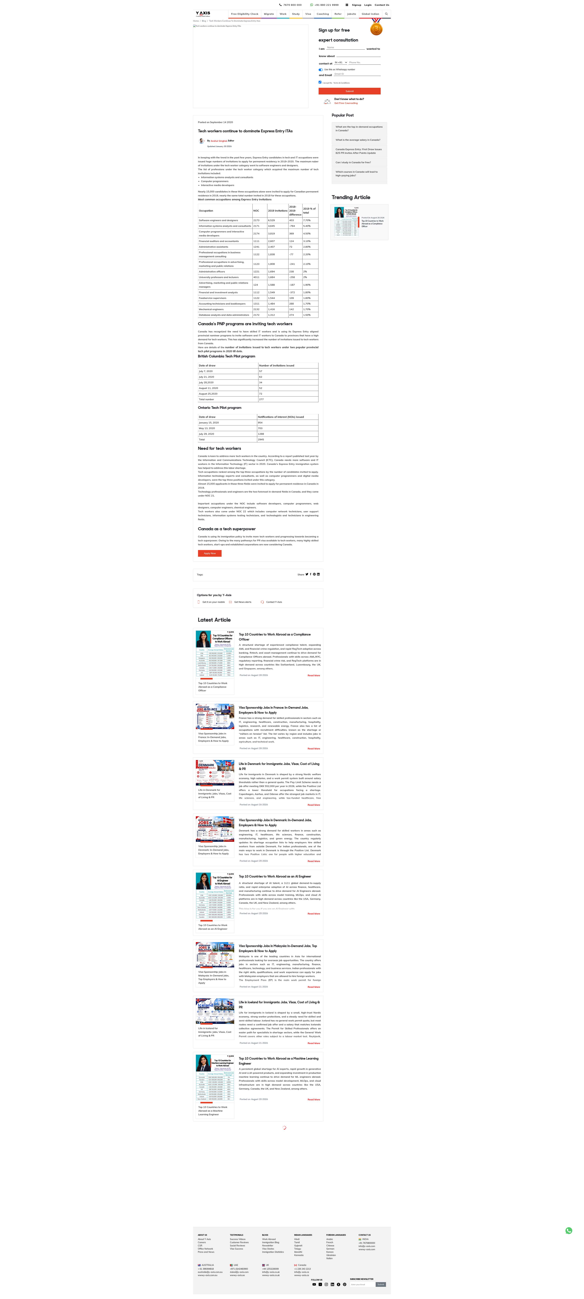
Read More (314, 675)
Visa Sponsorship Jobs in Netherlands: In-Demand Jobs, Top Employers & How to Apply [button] (277, 1134)
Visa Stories (268, 1272)
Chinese (330, 1269)
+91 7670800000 (367, 1266)
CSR (200, 1269)
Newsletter (267, 1269)
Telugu (297, 1272)
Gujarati (298, 1269)
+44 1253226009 (270, 1292)
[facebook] (310, 574)
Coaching (323, 13)
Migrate (269, 13)
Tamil (297, 1266)
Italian (329, 1282)
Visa (308, 13)
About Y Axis (204, 1262)
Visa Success (236, 1272)
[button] (210, 602)
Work (283, 13)
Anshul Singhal (219, 140)
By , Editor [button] (220, 140)
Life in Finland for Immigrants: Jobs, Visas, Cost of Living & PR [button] (279, 1191)
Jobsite (351, 13)
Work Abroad (269, 1262)
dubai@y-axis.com (239, 1295)
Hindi (296, 1262)
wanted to (373, 48)
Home (196, 21)
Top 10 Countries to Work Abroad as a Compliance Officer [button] (275, 637)
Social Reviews (237, 1269)
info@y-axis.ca (301, 1295)
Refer (338, 13)
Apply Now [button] (210, 553)
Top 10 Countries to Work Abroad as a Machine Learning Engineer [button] (278, 1061)
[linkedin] (318, 574)
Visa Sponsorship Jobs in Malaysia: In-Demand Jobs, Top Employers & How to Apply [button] (278, 949)
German (330, 1272)
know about (327, 56)
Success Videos (237, 1262)
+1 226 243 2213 (302, 1292)
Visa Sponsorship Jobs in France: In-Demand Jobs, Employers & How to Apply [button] (273, 710)
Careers (202, 1266)
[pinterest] (314, 574)
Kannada (299, 1278)
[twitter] (307, 574)
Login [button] (368, 4)
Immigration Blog (270, 1266)
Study (296, 13)
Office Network (205, 1272)
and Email (325, 75)
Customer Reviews (239, 1266)
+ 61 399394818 (206, 1292)
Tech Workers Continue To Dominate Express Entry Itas (234, 21)
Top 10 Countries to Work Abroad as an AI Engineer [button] (275, 876)
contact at (325, 63)
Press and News (206, 1275)
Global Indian (370, 13)
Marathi (298, 1275)
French (329, 1266)
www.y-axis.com (367, 1273)
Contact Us (382, 4)
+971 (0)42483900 (239, 1292)
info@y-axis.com (367, 1269)
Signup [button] (356, 4)
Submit (350, 91)
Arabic (329, 1262)
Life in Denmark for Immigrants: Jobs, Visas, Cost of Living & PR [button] (279, 767)
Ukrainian (331, 1278)
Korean (330, 1275)
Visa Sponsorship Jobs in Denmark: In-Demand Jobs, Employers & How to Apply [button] (275, 823)
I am (322, 48)
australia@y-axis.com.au (210, 1295)
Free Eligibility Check (244, 13)
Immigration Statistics (273, 1275)
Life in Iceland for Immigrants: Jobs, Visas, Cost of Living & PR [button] (279, 1005)
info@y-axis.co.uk (271, 1295)
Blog (204, 21)
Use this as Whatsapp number (339, 69)
